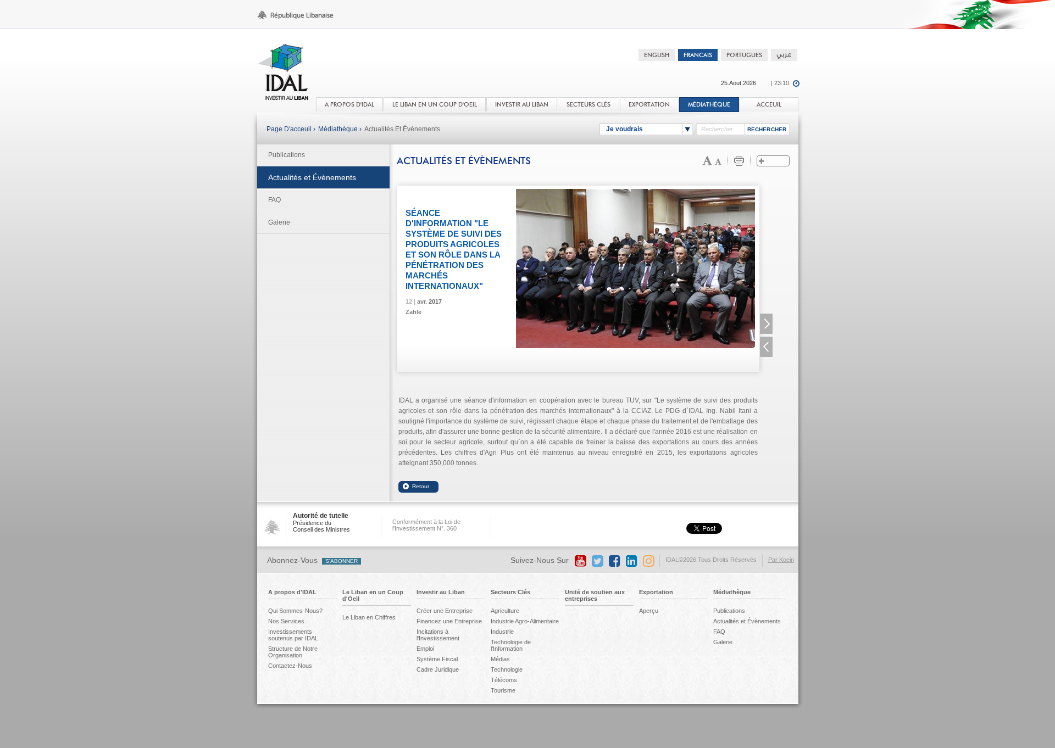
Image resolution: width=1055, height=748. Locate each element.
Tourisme (503, 690)
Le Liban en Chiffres (369, 617)
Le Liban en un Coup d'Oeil (372, 595)
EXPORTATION (649, 105)
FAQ (274, 200)
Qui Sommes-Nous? (295, 610)
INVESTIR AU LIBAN (521, 105)
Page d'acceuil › (290, 129)
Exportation (656, 592)
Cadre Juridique (438, 669)
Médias (500, 659)
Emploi (425, 648)
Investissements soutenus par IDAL (293, 634)
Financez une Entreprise (449, 621)
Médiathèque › (340, 129)
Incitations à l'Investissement (438, 634)
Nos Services (286, 621)
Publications (286, 155)
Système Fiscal (437, 659)
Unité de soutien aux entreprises (595, 595)
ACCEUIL (769, 105)
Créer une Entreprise (445, 610)
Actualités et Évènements (402, 129)
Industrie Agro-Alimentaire (525, 621)
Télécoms (504, 680)
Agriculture (505, 610)
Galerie (279, 222)
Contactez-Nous (290, 665)
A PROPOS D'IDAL (349, 105)
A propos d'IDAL (292, 592)
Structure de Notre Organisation (293, 651)
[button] (766, 324)
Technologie (507, 669)
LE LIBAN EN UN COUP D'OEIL (434, 105)
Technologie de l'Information (511, 645)
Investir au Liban (441, 592)
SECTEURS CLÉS (588, 105)
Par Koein (781, 559)
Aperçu (648, 610)
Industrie (502, 631)
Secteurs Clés (510, 592)
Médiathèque (709, 105)
